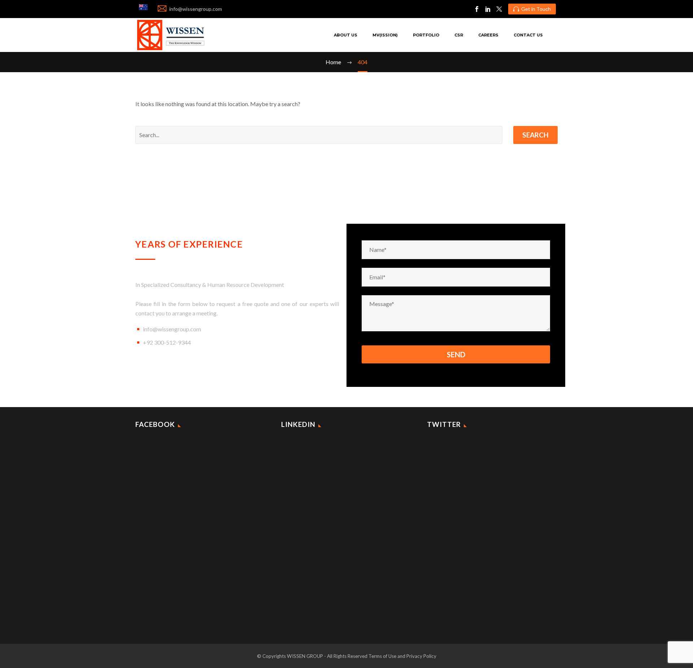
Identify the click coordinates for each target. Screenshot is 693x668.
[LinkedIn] (488, 9)
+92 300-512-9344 (167, 342)
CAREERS (488, 35)
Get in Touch (532, 9)
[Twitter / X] (499, 9)
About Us (345, 35)
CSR (458, 35)
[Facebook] (477, 9)
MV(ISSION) (385, 35)
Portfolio (426, 35)
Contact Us (528, 35)
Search (535, 135)
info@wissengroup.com (172, 329)
